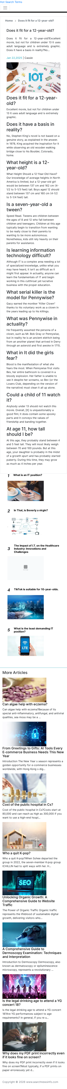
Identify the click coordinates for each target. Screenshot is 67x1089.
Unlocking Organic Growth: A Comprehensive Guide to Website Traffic (28, 901)
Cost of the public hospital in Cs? (27, 805)
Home (9, 20)
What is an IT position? (27, 475)
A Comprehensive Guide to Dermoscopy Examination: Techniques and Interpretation (31, 953)
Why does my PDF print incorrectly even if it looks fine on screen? (33, 1055)
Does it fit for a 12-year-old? (36, 20)
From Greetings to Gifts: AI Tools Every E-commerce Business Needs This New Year (33, 752)
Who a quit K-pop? (16, 853)
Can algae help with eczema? (24, 704)
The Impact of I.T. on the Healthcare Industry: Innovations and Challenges (36, 548)
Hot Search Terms (11, 2)
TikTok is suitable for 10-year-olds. (36, 589)
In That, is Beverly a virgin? (31, 510)
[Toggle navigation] (5, 8)
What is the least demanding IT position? (33, 630)
